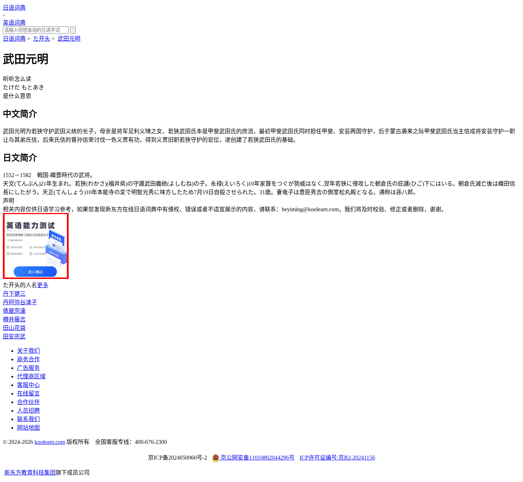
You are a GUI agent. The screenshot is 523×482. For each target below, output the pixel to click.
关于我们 (28, 351)
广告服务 (28, 368)
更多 (42, 285)
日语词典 (14, 8)
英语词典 (14, 23)
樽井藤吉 (14, 319)
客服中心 (28, 385)
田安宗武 (14, 336)
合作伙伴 (28, 402)
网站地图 (28, 428)
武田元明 (69, 39)
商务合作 (28, 359)
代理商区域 (31, 376)
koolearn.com (50, 442)
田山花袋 (14, 328)
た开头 (41, 39)
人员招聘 (28, 411)
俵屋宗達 (14, 311)
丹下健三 (14, 294)
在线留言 (28, 393)
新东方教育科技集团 (30, 473)
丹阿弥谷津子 (20, 302)
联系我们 (28, 419)
